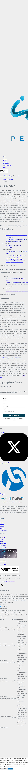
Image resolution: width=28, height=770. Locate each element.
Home (1, 175)
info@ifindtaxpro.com (9, 581)
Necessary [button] (2, 604)
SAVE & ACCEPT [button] (4, 727)
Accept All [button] (10, 768)
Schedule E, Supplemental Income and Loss (17, 282)
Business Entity (8, 175)
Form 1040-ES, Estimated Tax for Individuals (17, 291)
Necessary (4, 606)
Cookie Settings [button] (4, 768)
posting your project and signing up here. (12, 357)
